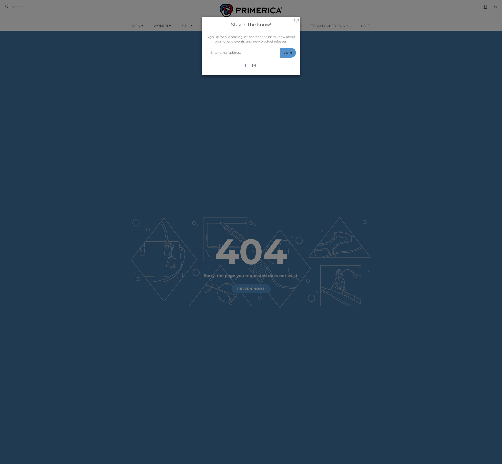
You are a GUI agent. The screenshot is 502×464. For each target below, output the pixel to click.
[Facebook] (245, 65)
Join (288, 52)
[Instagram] (253, 65)
